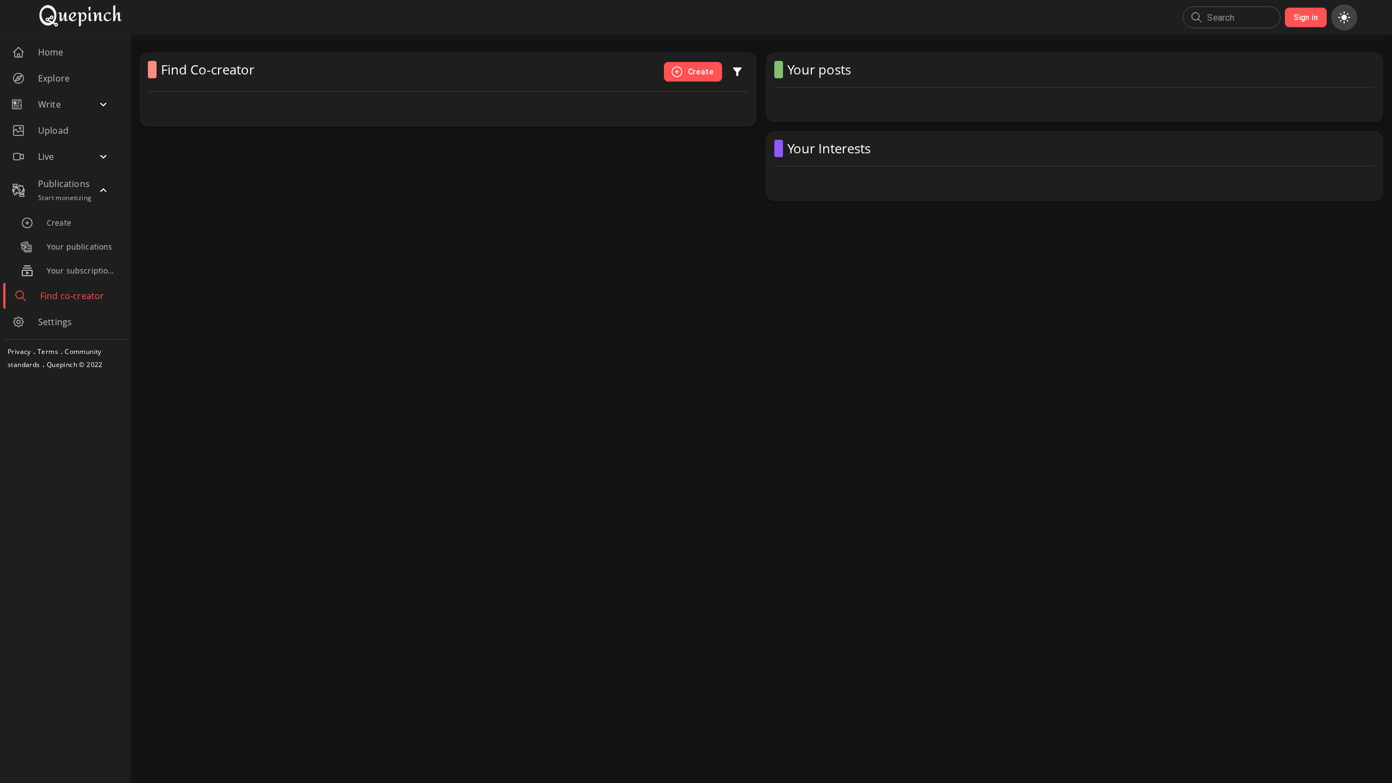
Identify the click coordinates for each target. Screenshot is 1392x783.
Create (700, 71)
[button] (63, 104)
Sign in (1306, 17)
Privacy (19, 351)
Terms (48, 351)
